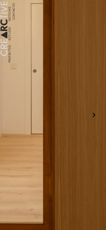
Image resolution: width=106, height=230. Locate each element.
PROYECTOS (9, 53)
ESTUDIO (9, 34)
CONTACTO (13, 11)
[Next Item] (94, 115)
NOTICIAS (9, 13)
